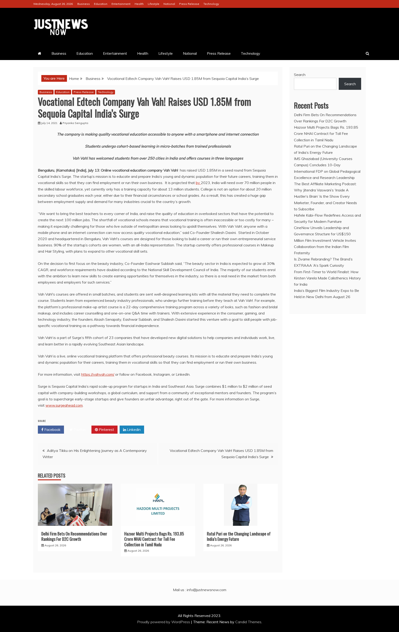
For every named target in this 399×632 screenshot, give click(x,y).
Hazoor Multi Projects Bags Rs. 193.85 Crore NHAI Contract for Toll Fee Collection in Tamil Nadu (154, 539)
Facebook (51, 429)
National (169, 4)
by (198, 182)
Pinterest (106, 429)
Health (139, 4)
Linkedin (133, 429)
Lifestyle (153, 4)
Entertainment (121, 4)
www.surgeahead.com (64, 405)
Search (299, 74)
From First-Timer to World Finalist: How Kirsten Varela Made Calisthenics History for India (327, 278)
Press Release (189, 4)
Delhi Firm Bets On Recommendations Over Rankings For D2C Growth (74, 536)
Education (100, 4)
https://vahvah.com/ (97, 374)
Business (83, 4)
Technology (211, 4)
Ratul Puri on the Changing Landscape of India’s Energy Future (239, 536)
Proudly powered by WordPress (164, 622)
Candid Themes (248, 622)
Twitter (79, 429)
